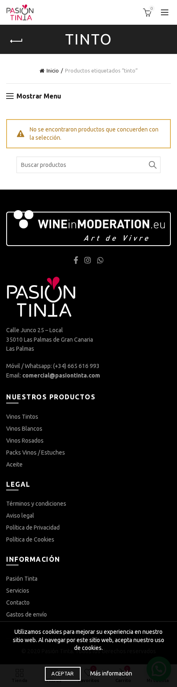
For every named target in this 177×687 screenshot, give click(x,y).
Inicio (53, 70)
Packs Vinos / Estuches (35, 452)
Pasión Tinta (21, 578)
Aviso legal (20, 515)
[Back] (16, 41)
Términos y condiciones (36, 503)
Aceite (14, 464)
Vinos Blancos (24, 428)
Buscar (152, 165)
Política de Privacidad (33, 527)
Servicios (17, 590)
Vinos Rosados (25, 440)
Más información (111, 673)
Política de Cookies (30, 539)
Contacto (18, 602)
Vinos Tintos (22, 416)
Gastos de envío (26, 614)
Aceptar (62, 673)
